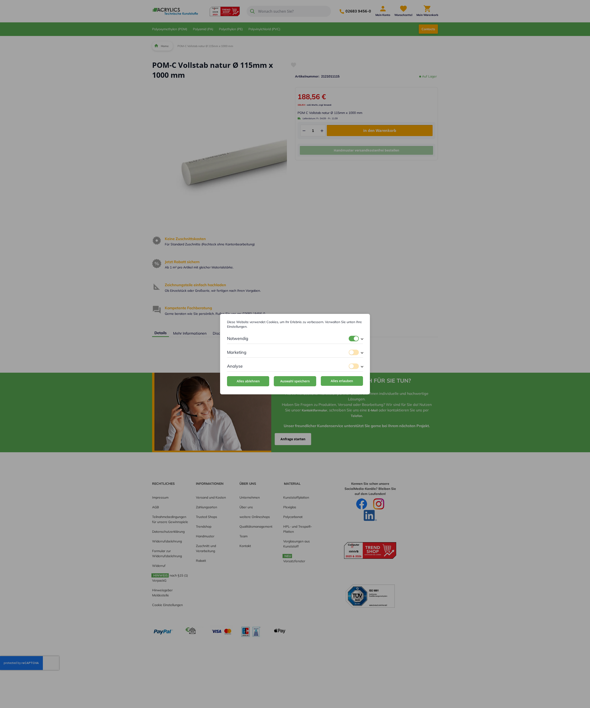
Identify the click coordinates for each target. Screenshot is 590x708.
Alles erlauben (342, 381)
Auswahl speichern (295, 381)
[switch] (354, 338)
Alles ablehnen (248, 381)
